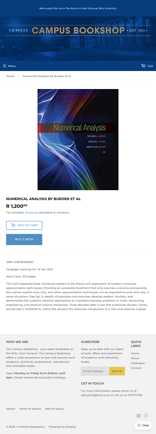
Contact (136, 367)
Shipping (31, 212)
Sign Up (117, 371)
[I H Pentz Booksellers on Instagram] (146, 416)
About (135, 358)
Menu (12, 66)
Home (10, 76)
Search (10, 408)
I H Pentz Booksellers (30, 426)
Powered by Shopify (62, 426)
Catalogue (138, 363)
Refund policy (54, 408)
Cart (150, 66)
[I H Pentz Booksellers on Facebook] (139, 416)
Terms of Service (30, 408)
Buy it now (24, 239)
